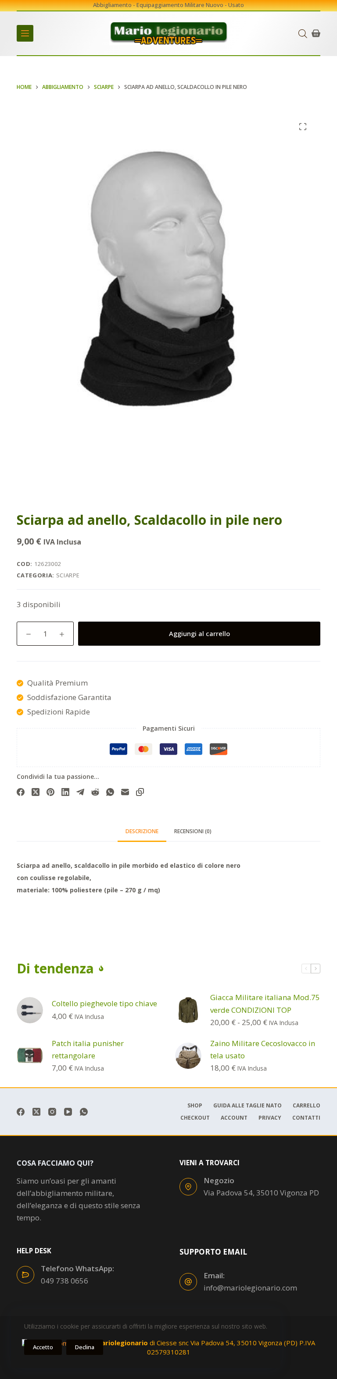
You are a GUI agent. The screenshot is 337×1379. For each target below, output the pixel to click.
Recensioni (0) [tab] (193, 831)
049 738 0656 (64, 1281)
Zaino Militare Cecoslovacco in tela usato (262, 1049)
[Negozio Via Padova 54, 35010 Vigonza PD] (188, 1186)
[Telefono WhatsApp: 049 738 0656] (25, 1275)
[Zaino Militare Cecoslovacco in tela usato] (188, 1056)
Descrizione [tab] (141, 831)
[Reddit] (95, 792)
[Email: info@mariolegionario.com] (188, 1282)
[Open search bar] (302, 33)
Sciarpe (68, 575)
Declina (84, 1347)
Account (234, 1117)
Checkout (195, 1117)
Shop (194, 1105)
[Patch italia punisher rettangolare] (30, 1056)
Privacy (269, 1117)
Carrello (306, 1105)
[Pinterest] (50, 792)
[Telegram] (80, 792)
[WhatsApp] (110, 792)
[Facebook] (21, 792)
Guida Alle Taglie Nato (247, 1105)
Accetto (43, 1347)
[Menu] (25, 33)
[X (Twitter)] (35, 792)
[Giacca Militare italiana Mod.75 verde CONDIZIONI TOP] (188, 1010)
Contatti (306, 1117)
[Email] (125, 792)
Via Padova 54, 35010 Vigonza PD (261, 1193)
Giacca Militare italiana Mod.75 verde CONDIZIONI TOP (265, 1003)
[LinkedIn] (65, 792)
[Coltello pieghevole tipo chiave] (30, 1010)
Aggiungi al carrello (199, 633)
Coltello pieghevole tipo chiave (104, 1003)
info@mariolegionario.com (250, 1288)
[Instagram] (52, 1112)
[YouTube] (68, 1112)
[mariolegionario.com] (168, 33)
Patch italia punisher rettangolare (88, 1049)
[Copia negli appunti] (140, 792)
